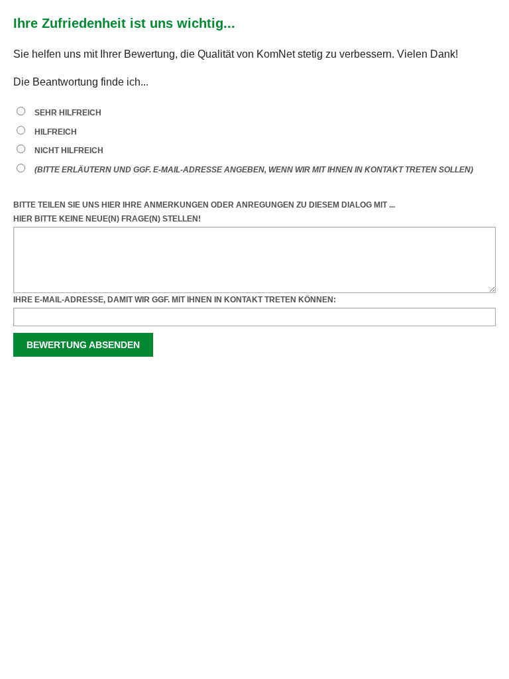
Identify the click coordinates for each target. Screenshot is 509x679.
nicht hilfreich (68, 150)
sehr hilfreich (67, 112)
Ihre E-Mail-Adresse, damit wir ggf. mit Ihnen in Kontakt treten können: (174, 299)
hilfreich (55, 132)
